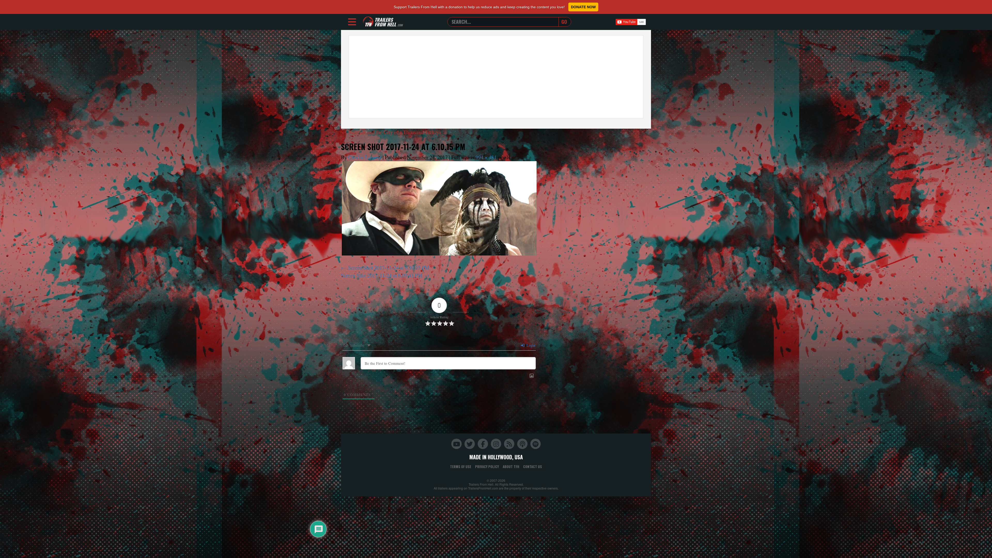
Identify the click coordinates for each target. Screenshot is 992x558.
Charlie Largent (364, 157)
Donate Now (583, 7)
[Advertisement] (496, 77)
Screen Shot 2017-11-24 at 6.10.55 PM (388, 267)
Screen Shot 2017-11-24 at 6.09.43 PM (381, 275)
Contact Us (532, 466)
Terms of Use (460, 466)
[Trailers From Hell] (368, 22)
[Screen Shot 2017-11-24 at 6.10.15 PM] (439, 208)
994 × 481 (486, 157)
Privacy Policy (487, 466)
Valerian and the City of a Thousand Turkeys (391, 132)
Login (530, 345)
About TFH (511, 466)
